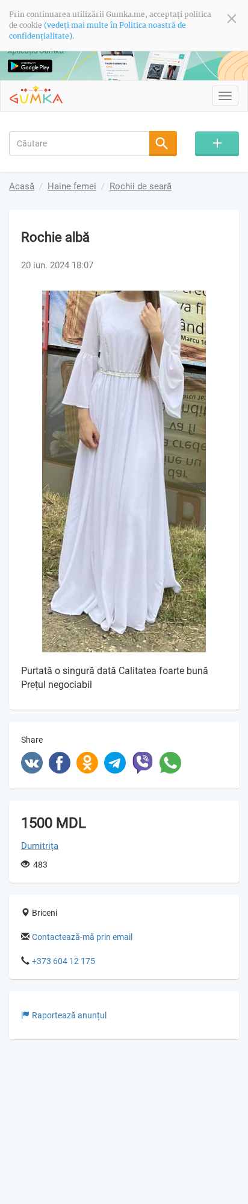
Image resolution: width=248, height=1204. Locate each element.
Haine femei (72, 186)
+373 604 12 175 (63, 961)
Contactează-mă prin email (82, 937)
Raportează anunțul (69, 1015)
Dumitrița (39, 845)
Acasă (21, 186)
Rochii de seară (141, 186)
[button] (216, 301)
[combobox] (79, 143)
